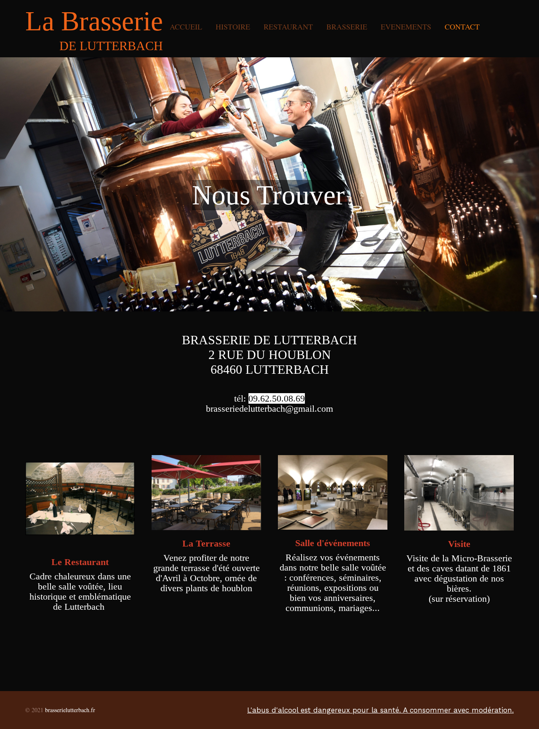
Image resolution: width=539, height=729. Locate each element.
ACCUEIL (186, 26)
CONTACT (462, 26)
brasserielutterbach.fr (70, 710)
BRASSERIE (346, 26)
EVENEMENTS (406, 26)
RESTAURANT (288, 26)
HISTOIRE (233, 26)
